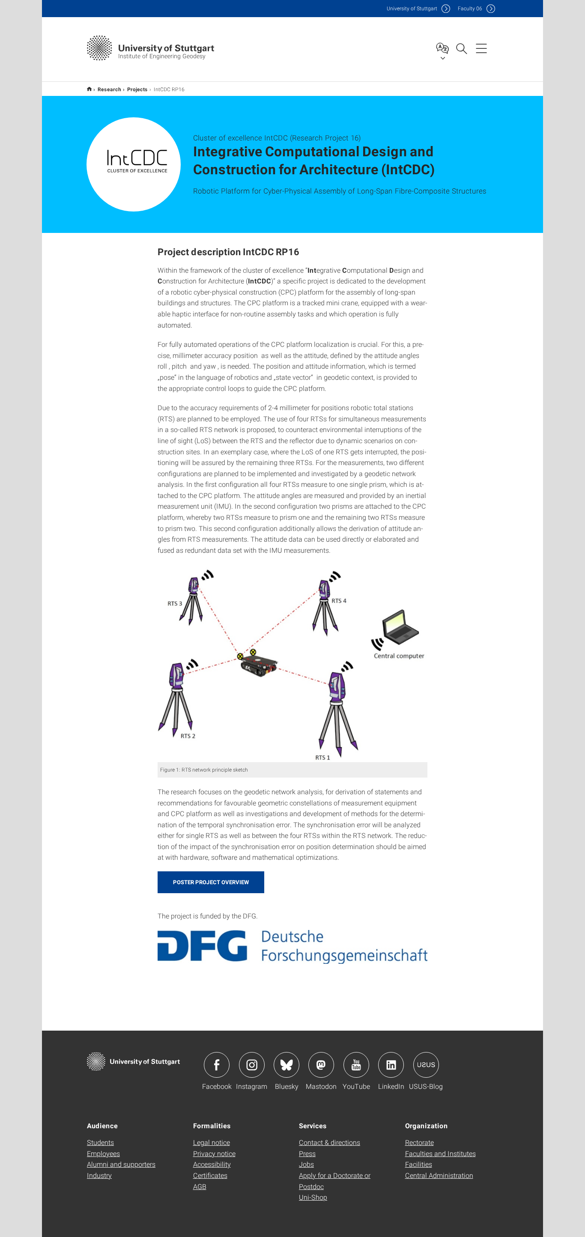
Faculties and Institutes (440, 1153)
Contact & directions (329, 1142)
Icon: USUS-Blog (426, 1065)
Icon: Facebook (217, 1065)
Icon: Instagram (252, 1065)
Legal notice (211, 1142)
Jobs (306, 1164)
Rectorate (419, 1142)
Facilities (418, 1164)
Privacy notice (214, 1153)
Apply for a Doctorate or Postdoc (334, 1181)
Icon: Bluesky (286, 1065)
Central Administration (439, 1175)
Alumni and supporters (121, 1164)
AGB (199, 1186)
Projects (137, 89)
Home (89, 89)
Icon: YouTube (356, 1065)
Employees (103, 1153)
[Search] (461, 48)
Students (100, 1142)
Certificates (210, 1175)
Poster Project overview (211, 882)
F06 (470, 8)
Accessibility (212, 1164)
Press (307, 1153)
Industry (99, 1175)
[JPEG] (292, 663)
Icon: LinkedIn (391, 1065)
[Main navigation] (481, 48)
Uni (412, 8)
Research (109, 89)
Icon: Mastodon (321, 1065)
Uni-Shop (313, 1196)
